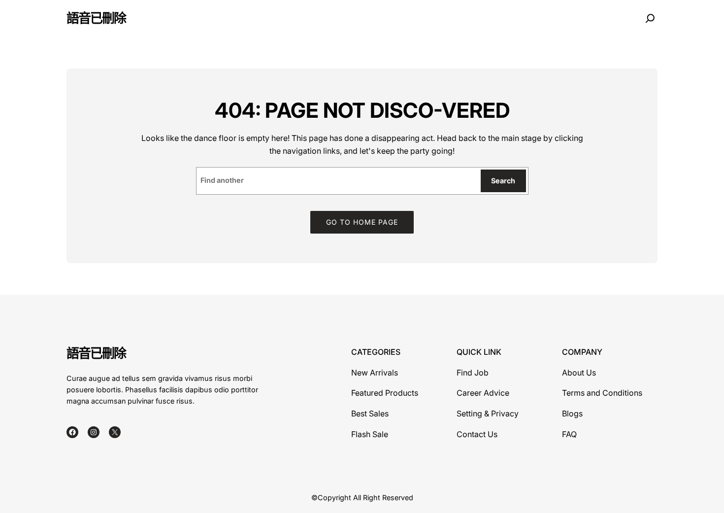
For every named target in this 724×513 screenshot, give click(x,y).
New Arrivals (374, 372)
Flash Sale (369, 434)
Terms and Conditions (602, 393)
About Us (579, 372)
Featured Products (384, 393)
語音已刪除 (96, 18)
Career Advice (483, 393)
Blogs (572, 413)
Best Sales (370, 413)
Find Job (473, 372)
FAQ (569, 434)
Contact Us (477, 434)
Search (503, 180)
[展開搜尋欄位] (650, 18)
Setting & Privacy (488, 413)
